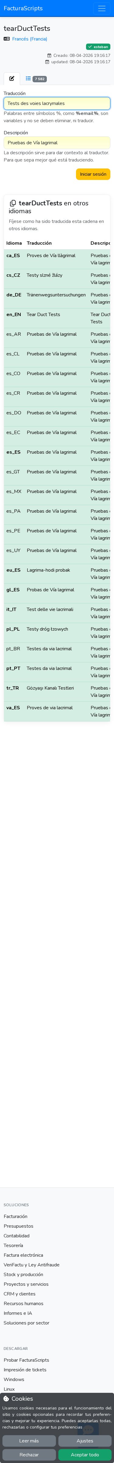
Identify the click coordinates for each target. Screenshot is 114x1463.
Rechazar (29, 1455)
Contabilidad (16, 1236)
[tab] (12, 78)
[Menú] (101, 8)
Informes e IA (18, 1313)
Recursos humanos (23, 1303)
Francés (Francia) (29, 39)
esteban (100, 46)
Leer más (29, 1441)
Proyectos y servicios (26, 1284)
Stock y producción (23, 1274)
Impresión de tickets (25, 1370)
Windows (14, 1379)
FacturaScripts (23, 8)
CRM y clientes (20, 1294)
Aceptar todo (85, 1455)
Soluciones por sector (26, 1323)
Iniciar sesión (93, 174)
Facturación (15, 1216)
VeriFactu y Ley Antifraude (32, 1265)
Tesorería (13, 1245)
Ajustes (85, 1441)
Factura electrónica (23, 1255)
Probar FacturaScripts (26, 1360)
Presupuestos (18, 1226)
